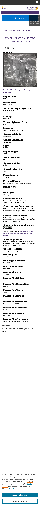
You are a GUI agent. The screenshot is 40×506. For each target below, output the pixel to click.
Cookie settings (20, 501)
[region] (20, 488)
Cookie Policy (11, 488)
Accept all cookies (20, 495)
